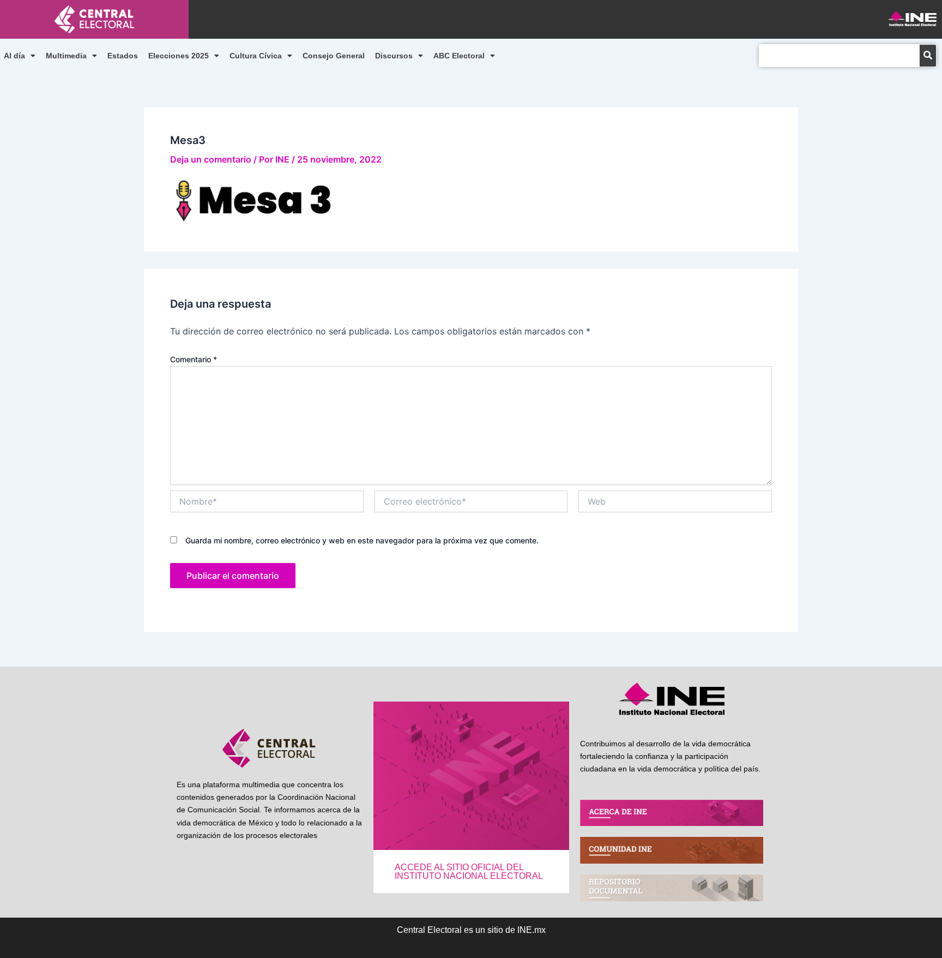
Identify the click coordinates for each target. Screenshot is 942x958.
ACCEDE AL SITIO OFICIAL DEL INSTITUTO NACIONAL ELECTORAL (469, 872)
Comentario (193, 359)
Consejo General (334, 55)
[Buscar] (928, 56)
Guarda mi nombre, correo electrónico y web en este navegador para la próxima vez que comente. (362, 540)
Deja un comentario (210, 159)
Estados (122, 55)
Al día (14, 55)
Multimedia (66, 55)
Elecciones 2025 (178, 55)
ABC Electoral (459, 55)
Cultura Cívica (256, 55)
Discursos (394, 55)
